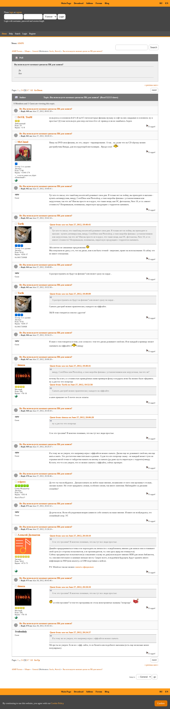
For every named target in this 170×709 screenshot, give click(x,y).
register (19, 12)
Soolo (51, 51)
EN (166, 3)
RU (161, 3)
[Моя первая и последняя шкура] (16, 397)
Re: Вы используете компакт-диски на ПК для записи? (45, 109)
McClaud (23, 141)
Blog (107, 3)
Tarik (21, 223)
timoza (21, 365)
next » (155, 85)
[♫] (16, 572)
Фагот (57, 51)
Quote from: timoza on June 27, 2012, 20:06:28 (72, 417)
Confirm (161, 703)
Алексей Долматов (29, 534)
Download (78, 3)
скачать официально (84, 567)
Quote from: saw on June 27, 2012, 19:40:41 (70, 224)
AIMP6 (20, 43)
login (11, 12)
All (31, 90)
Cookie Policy (57, 703)
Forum (99, 3)
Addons (89, 3)
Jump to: (132, 677)
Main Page (66, 3)
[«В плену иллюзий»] (16, 181)
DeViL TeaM (25, 117)
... (20, 90)
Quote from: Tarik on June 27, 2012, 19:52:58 (71, 384)
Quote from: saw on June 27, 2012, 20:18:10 (70, 535)
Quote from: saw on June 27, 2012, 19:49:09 (70, 294)
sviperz (22, 481)
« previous (149, 85)
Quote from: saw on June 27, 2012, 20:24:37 (70, 632)
